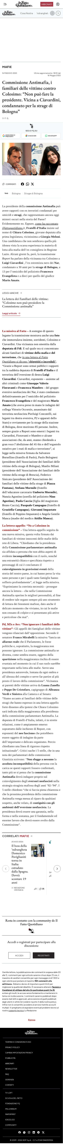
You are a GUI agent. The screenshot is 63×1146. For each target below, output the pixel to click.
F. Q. (5, 118)
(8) (43, 889)
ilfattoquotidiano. (12, 228)
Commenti (11, 184)
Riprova (31, 1019)
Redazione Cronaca (18, 889)
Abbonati (46, 4)
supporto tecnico (16, 1010)
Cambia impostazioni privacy (19, 1052)
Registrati (44, 955)
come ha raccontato (46, 223)
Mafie (7, 67)
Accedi (19, 955)
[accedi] (58, 4)
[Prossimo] (57, 868)
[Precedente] (5, 868)
